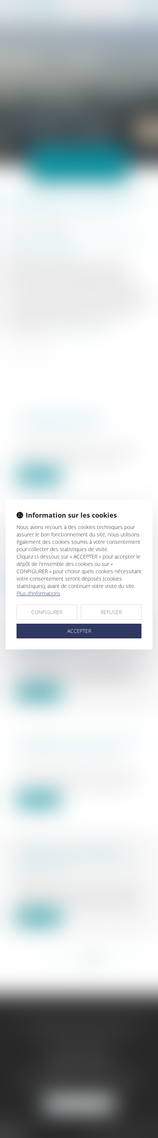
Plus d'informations (38, 593)
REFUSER (111, 612)
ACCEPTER (79, 630)
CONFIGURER (46, 612)
